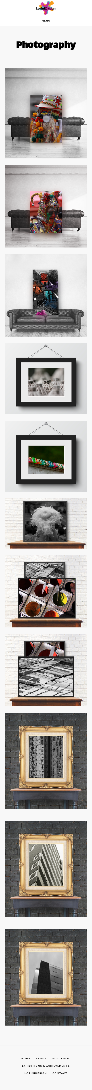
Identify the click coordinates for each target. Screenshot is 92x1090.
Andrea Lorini (46, 8)
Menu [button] (46, 21)
